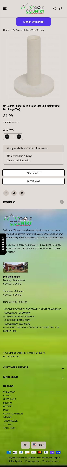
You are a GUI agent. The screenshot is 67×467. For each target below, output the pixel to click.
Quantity (8, 130)
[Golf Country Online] (32, 8)
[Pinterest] (22, 193)
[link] (33, 267)
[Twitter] (14, 193)
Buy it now (33, 181)
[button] (5, 8)
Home (6, 30)
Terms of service (50, 461)
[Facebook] (6, 193)
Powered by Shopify (50, 457)
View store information (18, 160)
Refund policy (15, 461)
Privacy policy (32, 461)
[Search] (55, 9)
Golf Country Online (32, 457)
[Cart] (61, 9)
